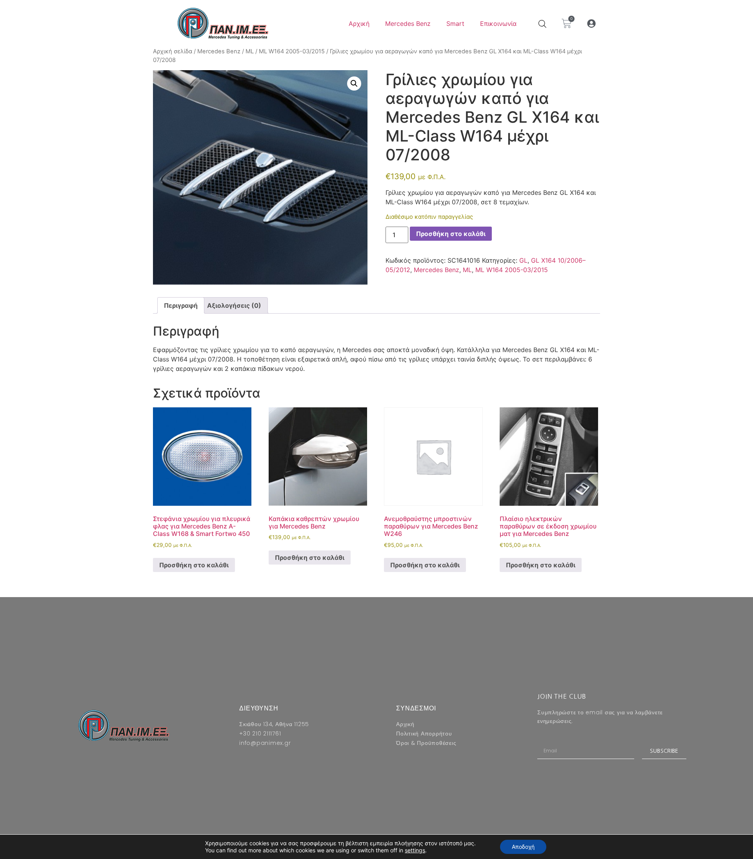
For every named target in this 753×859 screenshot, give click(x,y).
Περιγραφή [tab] (181, 305)
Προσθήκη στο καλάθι (451, 234)
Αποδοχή (523, 846)
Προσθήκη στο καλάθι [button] (194, 565)
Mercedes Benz (408, 23)
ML (250, 51)
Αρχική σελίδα (172, 51)
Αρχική (359, 23)
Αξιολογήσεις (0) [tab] (234, 305)
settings (415, 850)
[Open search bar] (542, 23)
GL (523, 260)
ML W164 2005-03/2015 (292, 51)
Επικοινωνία (498, 23)
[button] (591, 23)
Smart (455, 23)
